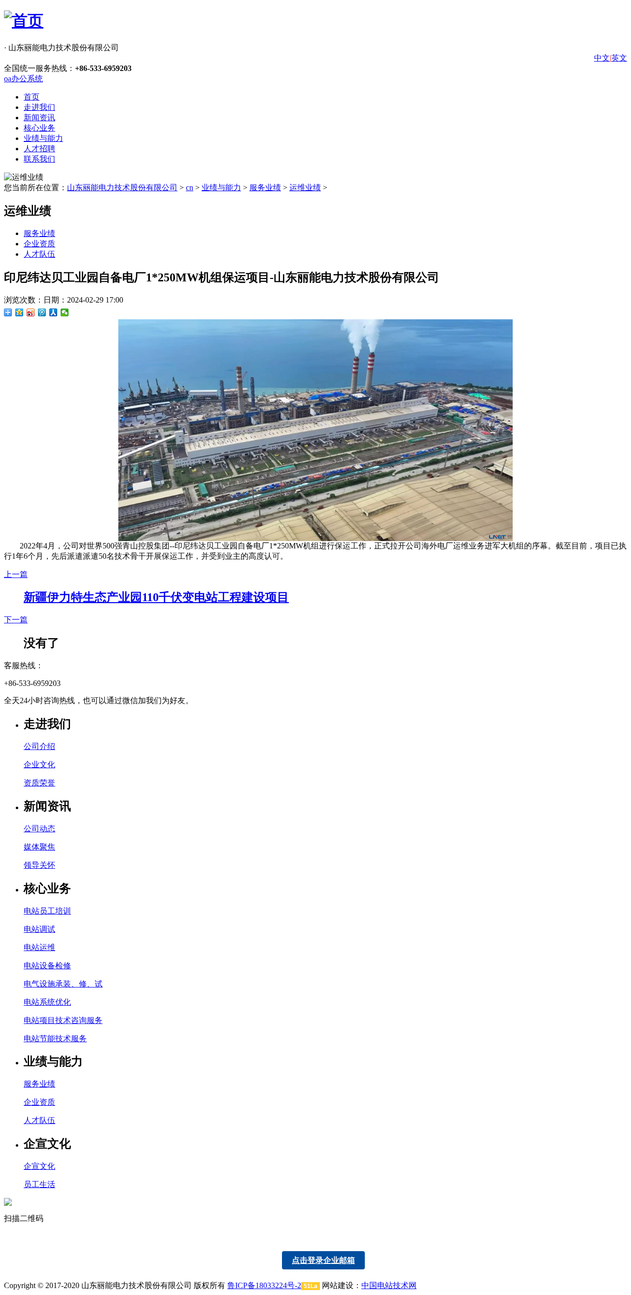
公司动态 (39, 828)
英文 (619, 58)
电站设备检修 (47, 965)
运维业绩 (305, 187)
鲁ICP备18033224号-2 (264, 1285)
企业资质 (39, 243)
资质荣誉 (39, 783)
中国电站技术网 (389, 1285)
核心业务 (39, 128)
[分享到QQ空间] (19, 312)
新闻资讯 (39, 117)
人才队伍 (39, 254)
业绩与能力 (43, 138)
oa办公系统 (23, 78)
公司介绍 (39, 746)
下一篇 (16, 619)
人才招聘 (39, 148)
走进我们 (39, 107)
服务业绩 (265, 187)
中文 (602, 58)
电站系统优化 (47, 1002)
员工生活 (39, 1184)
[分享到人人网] (53, 312)
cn (189, 187)
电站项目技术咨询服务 (63, 1020)
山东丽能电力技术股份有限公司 (122, 187)
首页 (31, 97)
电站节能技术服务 (55, 1038)
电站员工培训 (47, 911)
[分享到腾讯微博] (42, 312)
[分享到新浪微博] (31, 312)
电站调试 (39, 929)
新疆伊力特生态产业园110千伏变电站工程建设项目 (156, 597)
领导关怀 (39, 865)
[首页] (23, 21)
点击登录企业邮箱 (323, 1260)
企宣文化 (39, 1166)
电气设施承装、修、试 (63, 984)
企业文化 (39, 764)
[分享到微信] (65, 312)
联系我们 (39, 159)
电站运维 (39, 947)
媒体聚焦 (39, 847)
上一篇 (16, 574)
